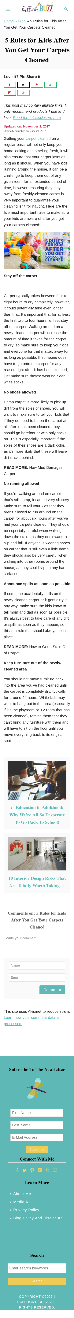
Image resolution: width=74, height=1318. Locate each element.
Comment (52, 990)
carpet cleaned (38, 138)
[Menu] (8, 9)
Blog (22, 21)
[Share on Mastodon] (23, 93)
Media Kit (22, 1202)
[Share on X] (23, 85)
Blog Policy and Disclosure (38, 1218)
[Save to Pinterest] (37, 85)
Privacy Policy (26, 1210)
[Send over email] (50, 85)
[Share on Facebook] (10, 85)
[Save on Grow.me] (61, 85)
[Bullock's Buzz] (37, 9)
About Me (22, 1194)
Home (9, 21)
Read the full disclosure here (37, 118)
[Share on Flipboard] (10, 93)
